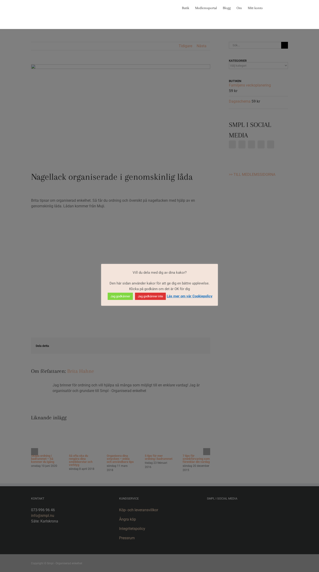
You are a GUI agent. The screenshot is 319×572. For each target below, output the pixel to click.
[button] (280, 7)
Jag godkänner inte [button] (150, 296)
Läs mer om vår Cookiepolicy (190, 296)
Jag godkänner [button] (120, 296)
